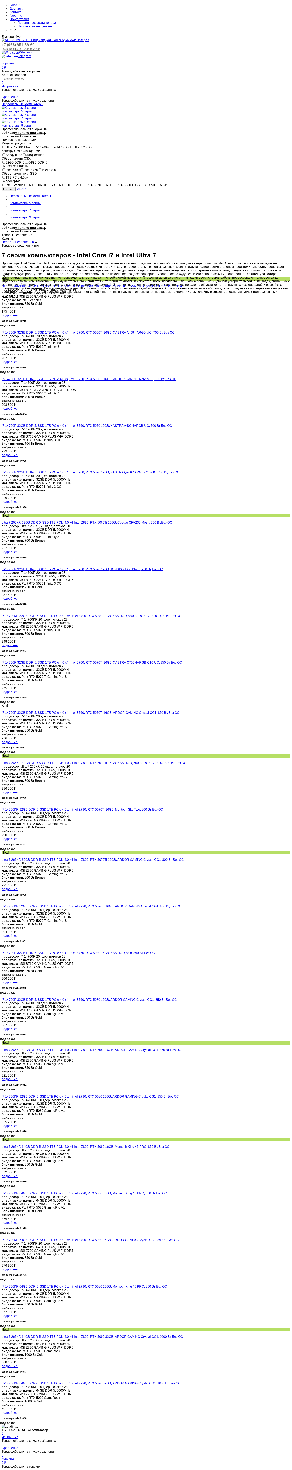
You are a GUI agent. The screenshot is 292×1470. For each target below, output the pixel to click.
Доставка (16, 8)
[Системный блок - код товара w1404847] (3, 1333)
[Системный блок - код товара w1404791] (3, 1236)
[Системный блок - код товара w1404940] (3, 949)
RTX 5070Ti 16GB (99, 185)
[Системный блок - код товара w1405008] (3, 856)
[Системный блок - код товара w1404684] (3, 375)
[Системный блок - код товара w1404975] (3, 519)
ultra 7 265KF (83, 147)
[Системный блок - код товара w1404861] (3, 902)
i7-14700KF (61, 147)
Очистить (22, 188)
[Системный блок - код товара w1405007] (3, 709)
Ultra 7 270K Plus (18, 147)
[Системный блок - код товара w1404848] (3, 1379)
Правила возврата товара (36, 22)
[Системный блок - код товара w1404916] (3, 565)
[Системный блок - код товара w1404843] (3, 612)
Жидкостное (35, 155)
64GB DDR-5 (37, 162)
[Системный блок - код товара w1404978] (3, 1283)
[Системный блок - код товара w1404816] (3, 1093)
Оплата (15, 5)
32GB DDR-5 (15, 162)
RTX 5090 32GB (155, 185)
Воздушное (14, 155)
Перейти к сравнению (18, 242)
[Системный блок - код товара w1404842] (3, 806)
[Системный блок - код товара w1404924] (3, 329)
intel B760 (31, 170)
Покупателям (19, 19)
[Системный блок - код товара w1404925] (3, 422)
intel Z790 (49, 170)
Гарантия (16, 15)
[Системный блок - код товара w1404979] (3, 1189)
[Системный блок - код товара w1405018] (3, 282)
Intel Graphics (15, 185)
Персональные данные (34, 26)
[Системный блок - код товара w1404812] (3, 1046)
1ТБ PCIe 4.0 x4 (17, 177)
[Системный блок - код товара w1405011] (3, 996)
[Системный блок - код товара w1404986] (3, 468)
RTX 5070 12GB (70, 185)
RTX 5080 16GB (128, 185)
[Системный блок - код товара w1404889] (3, 659)
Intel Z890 (13, 170)
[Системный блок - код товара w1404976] (3, 759)
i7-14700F (41, 147)
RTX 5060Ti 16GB (42, 185)
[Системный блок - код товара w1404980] (3, 1143)
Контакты (16, 12)
